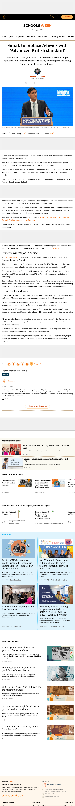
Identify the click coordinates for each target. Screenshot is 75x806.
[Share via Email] (27, 364)
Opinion (20, 36)
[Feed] (3, 795)
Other (71, 36)
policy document (11, 257)
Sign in (53, 17)
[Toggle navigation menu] (3, 17)
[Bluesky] (12, 795)
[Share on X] (18, 364)
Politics (5, 374)
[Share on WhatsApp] (9, 364)
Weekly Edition (58, 36)
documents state (52, 248)
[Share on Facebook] (13, 364)
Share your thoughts (37, 406)
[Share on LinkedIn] (22, 364)
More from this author (37, 78)
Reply (6, 399)
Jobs (11, 36)
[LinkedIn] (17, 795)
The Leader (43, 36)
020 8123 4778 (49, 794)
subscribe (67, 17)
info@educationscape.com (52, 796)
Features (31, 36)
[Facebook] (8, 795)
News (4, 36)
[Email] (21, 795)
